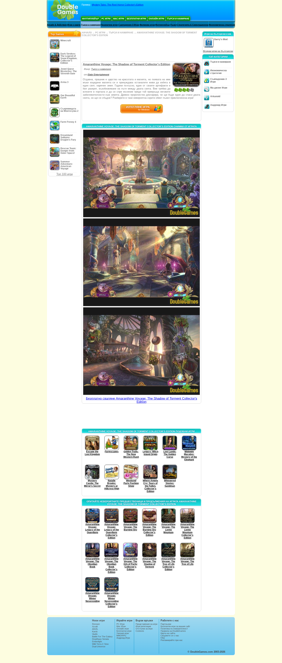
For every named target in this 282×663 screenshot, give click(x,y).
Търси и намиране (178, 18)
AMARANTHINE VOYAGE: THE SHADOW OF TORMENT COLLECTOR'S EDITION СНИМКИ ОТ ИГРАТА (141, 126)
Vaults (95, 634)
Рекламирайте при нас (172, 640)
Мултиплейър (90, 18)
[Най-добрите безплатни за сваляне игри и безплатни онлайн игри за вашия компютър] (64, 10)
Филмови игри (147, 25)
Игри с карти (74, 25)
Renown (96, 624)
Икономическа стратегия (222, 25)
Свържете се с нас (170, 635)
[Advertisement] (141, 49)
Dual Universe (98, 646)
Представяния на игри (146, 624)
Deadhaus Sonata (100, 639)
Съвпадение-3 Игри (128, 25)
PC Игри (105, 18)
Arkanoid (215, 96)
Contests (140, 631)
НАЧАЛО (87, 32)
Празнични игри (109, 25)
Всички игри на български (218, 51)
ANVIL (95, 629)
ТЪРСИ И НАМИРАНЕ (121, 32)
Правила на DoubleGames (173, 631)
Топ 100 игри (64, 174)
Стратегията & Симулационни (192, 25)
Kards (95, 631)
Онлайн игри (156, 18)
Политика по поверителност (174, 628)
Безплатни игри (136, 18)
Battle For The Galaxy (102, 636)
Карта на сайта (168, 633)
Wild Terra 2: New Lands (100, 645)
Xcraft (95, 626)
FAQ (163, 638)
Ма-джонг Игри (218, 87)
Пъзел (173, 25)
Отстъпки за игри (144, 628)
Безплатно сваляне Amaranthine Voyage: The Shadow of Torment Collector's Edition (141, 400)
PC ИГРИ (100, 32)
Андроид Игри (218, 105)
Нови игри (98, 620)
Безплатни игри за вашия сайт (175, 626)
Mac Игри (118, 18)
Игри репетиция (143, 626)
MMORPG (121, 635)
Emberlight (97, 641)
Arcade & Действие (57, 25)
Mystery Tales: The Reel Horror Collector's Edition (117, 4)
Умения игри (122, 633)
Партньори (166, 624)
